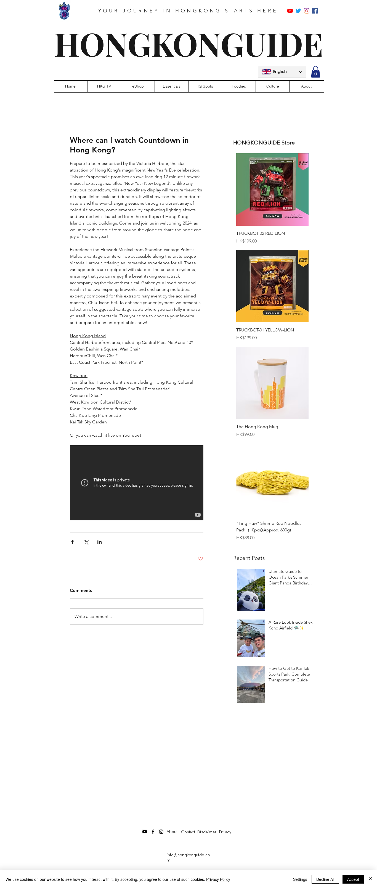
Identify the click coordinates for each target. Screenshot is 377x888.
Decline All (325, 879)
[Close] (370, 879)
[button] (315, 72)
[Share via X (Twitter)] (86, 541)
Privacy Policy (218, 879)
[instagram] (306, 11)
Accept (353, 879)
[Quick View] (272, 189)
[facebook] (315, 11)
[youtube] (290, 11)
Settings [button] (300, 879)
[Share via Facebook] (72, 541)
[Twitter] (298, 11)
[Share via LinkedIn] (99, 541)
